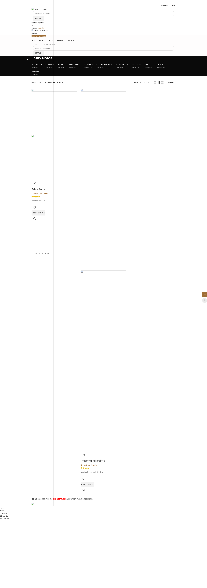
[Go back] (28, 59)
